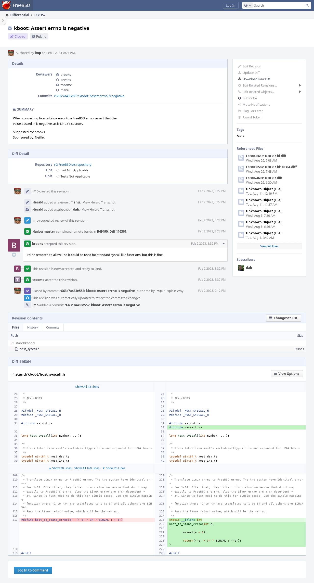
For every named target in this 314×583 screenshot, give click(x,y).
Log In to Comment (33, 570)
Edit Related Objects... (258, 91)
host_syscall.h (29, 349)
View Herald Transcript (99, 202)
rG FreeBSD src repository (73, 164)
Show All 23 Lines (87, 387)
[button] (230, 5)
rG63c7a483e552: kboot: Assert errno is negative (89, 96)
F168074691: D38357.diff (264, 178)
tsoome (66, 85)
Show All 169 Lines (87, 468)
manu (65, 90)
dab (249, 268)
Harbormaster (43, 231)
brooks (66, 74)
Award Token (252, 117)
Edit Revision (252, 66)
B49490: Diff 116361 (111, 231)
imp (38, 53)
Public (41, 36)
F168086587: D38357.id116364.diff (271, 167)
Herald (37, 202)
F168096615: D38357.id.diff (266, 156)
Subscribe (250, 98)
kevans (66, 79)
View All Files (269, 246)
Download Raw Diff (256, 79)
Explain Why (174, 291)
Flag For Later (253, 111)
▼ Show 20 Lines (113, 468)
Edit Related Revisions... (260, 85)
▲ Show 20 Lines (60, 468)
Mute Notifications (256, 104)
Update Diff (251, 72)
